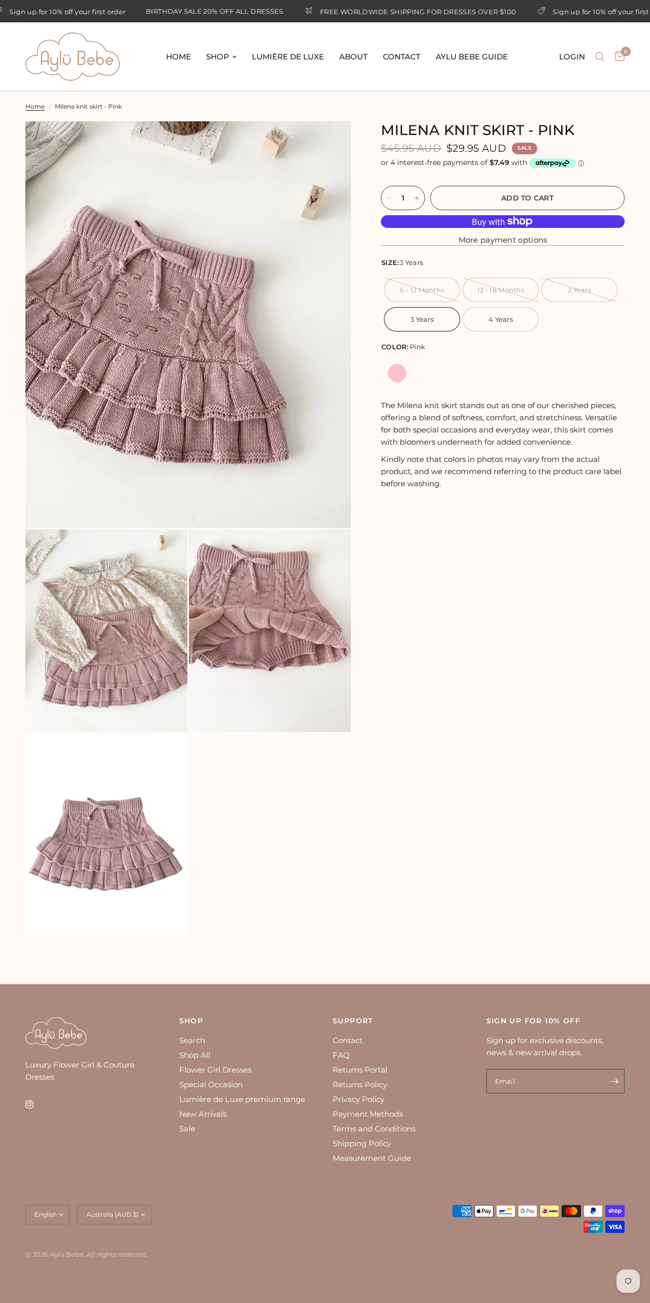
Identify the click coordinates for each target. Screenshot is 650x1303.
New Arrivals (202, 1114)
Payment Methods (368, 1114)
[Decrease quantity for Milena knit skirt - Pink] (389, 198)
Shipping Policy (362, 1143)
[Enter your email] (614, 1081)
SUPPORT (353, 1020)
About (353, 56)
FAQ (341, 1055)
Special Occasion (211, 1084)
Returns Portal (360, 1070)
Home (178, 56)
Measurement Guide (372, 1158)
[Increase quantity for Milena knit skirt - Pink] (417, 198)
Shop (217, 56)
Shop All (194, 1055)
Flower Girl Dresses (215, 1070)
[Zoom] (329, 142)
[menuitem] (178, 57)
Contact (401, 56)
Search (192, 1040)
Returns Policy (360, 1084)
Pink (397, 373)
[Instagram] (36, 1104)
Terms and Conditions (374, 1128)
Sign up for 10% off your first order (584, 11)
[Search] (600, 56)
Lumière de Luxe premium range (242, 1099)
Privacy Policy (358, 1099)
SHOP (191, 1020)
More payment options (503, 240)
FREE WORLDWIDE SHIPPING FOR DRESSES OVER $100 (391, 11)
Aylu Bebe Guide (472, 56)
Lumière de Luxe (288, 56)
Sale (187, 1128)
